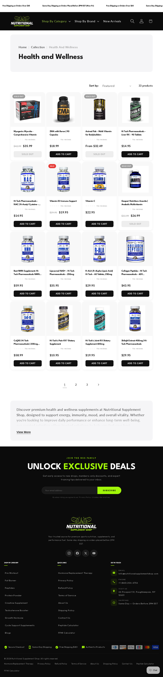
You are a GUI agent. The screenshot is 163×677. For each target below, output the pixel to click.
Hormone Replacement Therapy (75, 573)
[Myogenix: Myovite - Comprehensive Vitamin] (28, 109)
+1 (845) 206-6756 (128, 583)
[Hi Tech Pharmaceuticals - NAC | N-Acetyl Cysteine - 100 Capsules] (28, 179)
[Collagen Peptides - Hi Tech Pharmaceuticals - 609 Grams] (135, 249)
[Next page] (98, 384)
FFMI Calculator (66, 632)
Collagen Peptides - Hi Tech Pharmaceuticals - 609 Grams (134, 274)
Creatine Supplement (16, 603)
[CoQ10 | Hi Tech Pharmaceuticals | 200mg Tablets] (28, 319)
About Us (63, 603)
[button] (55, 21)
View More (24, 432)
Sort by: (93, 85)
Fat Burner (10, 580)
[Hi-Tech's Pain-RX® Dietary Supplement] (63, 319)
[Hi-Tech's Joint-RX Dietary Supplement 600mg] (99, 319)
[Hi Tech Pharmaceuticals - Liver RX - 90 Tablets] (135, 109)
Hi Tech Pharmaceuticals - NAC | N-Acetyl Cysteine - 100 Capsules (26, 204)
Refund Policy (65, 588)
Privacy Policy (65, 580)
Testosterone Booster (16, 610)
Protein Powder (13, 595)
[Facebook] (77, 553)
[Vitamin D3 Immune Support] (63, 179)
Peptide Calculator (68, 625)
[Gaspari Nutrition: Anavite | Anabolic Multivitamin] (135, 179)
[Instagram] (69, 553)
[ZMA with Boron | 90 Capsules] (63, 109)
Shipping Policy (66, 610)
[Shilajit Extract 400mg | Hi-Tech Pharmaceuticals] (135, 319)
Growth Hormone (14, 618)
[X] (85, 553)
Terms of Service (67, 595)
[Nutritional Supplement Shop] (81, 523)
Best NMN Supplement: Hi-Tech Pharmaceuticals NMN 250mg (26, 274)
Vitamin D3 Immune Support (63, 201)
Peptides (9, 588)
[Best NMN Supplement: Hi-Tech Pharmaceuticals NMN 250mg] (28, 249)
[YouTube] (93, 553)
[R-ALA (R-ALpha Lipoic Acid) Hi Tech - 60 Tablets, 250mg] (99, 249)
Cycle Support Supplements (20, 625)
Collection (38, 47)
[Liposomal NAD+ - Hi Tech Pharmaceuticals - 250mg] (63, 249)
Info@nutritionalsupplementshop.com (138, 573)
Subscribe (109, 490)
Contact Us (64, 618)
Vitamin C (90, 201)
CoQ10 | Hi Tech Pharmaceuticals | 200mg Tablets (26, 344)
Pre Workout (11, 573)
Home (23, 47)
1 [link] (65, 385)
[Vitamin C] (99, 179)
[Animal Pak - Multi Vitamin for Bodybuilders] (99, 109)
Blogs (8, 632)
